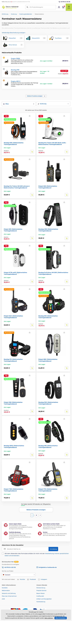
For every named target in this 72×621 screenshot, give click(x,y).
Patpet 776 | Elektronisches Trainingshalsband (47, 490)
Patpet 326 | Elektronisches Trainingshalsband (13, 403)
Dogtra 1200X (15, 58)
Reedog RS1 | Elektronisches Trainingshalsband (48, 316)
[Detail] (32, 151)
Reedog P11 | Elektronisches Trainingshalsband (13, 360)
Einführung (5, 14)
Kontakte (5, 587)
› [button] (14, 32)
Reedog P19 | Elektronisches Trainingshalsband (48, 446)
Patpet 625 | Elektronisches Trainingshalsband (47, 187)
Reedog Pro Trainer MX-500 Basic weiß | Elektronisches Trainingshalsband (52, 143)
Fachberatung (40, 601)
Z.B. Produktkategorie (36, 7)
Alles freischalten (61, 618)
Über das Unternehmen (9, 596)
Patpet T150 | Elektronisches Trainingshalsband (13, 490)
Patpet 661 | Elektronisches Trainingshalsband (13, 230)
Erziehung (14, 14)
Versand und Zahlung (9, 593)
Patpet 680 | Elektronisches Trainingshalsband (47, 360)
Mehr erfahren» (49, 618)
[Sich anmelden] (59, 7)
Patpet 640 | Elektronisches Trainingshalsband (13, 316)
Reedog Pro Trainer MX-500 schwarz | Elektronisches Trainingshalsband (17, 187)
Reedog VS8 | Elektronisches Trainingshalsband (48, 230)
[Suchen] (27, 7)
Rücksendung (40, 587)
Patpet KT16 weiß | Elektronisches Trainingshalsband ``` (15, 273)
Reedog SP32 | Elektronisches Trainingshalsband (14, 446)
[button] (69, 7)
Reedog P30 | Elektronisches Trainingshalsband (13, 143)
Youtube (22, 579)
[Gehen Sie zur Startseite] (10, 7)
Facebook (33, 579)
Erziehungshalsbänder (25, 14)
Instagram (44, 579)
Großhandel (40, 596)
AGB (3, 599)
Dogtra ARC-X (15, 81)
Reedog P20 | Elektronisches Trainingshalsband (48, 403)
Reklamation (6, 590)
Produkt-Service (41, 590)
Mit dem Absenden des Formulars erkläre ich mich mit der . (37, 554)
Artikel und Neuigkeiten (44, 599)
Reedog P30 (15, 70)
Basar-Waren (40, 593)
